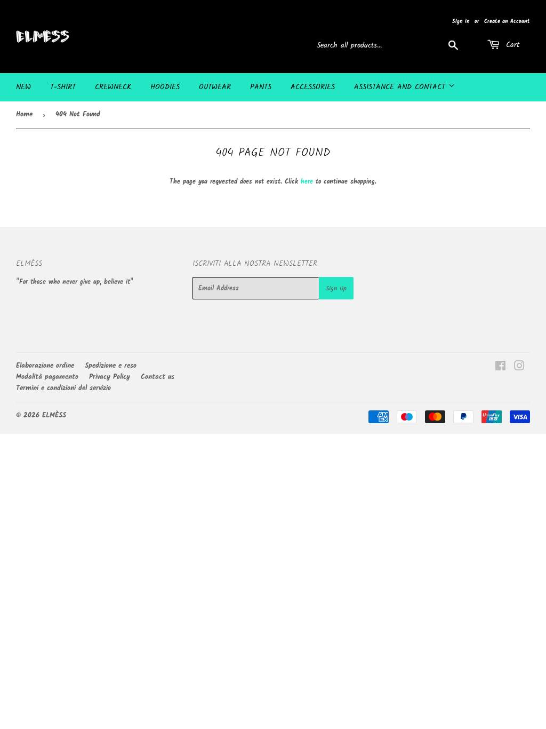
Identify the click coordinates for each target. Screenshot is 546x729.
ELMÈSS (54, 415)
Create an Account (507, 21)
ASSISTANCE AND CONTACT (401, 87)
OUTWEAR (215, 87)
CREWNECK (113, 87)
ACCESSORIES (313, 87)
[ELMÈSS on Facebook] (500, 368)
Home (24, 114)
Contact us (157, 377)
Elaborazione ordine (45, 365)
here (307, 182)
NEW (23, 87)
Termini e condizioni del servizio (63, 388)
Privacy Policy (109, 377)
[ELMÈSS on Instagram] (519, 368)
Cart (511, 45)
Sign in (461, 21)
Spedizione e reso (110, 365)
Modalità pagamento (47, 377)
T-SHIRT (63, 87)
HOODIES (165, 87)
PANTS (260, 87)
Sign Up (336, 288)
